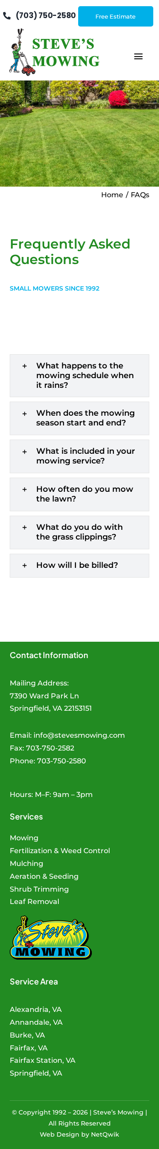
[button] (79, 376)
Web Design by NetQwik (79, 1134)
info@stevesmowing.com (79, 735)
